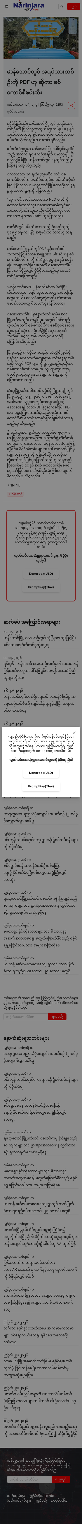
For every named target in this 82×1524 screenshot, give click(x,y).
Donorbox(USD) (41, 772)
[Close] (74, 732)
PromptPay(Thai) (41, 786)
